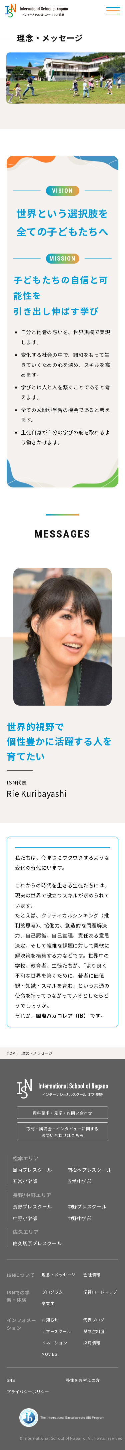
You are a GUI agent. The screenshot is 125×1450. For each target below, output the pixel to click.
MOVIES (49, 1354)
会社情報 (91, 1274)
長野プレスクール (32, 1206)
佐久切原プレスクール (37, 1243)
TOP (11, 1053)
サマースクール (56, 1331)
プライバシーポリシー (28, 1391)
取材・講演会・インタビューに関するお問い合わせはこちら (62, 1132)
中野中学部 (79, 1218)
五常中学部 (79, 1181)
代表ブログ (94, 1319)
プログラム (52, 1292)
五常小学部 (25, 1181)
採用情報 (91, 1342)
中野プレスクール (87, 1206)
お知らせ (50, 1319)
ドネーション (54, 1342)
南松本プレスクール (89, 1169)
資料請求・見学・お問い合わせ (62, 1113)
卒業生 (48, 1303)
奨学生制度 (94, 1331)
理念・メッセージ (59, 1274)
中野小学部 (25, 1218)
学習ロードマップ (100, 1292)
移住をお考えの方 (83, 1380)
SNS (11, 1380)
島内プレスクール (32, 1169)
